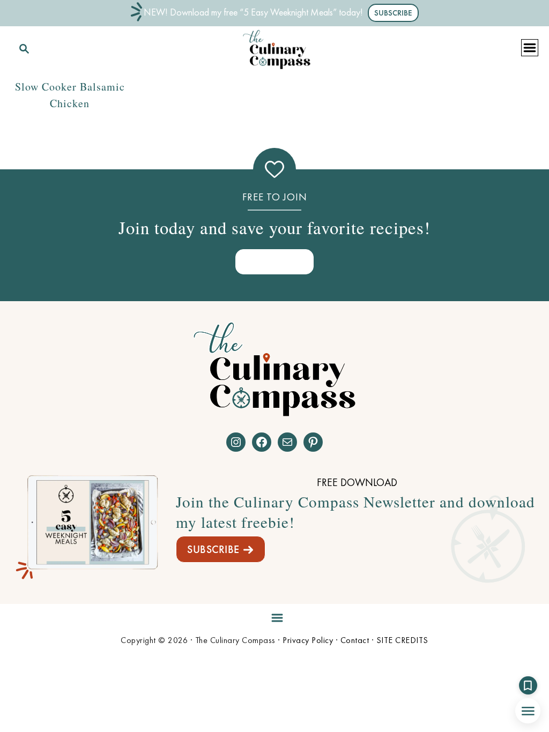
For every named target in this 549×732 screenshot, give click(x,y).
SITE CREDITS (402, 640)
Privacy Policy (308, 640)
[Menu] (274, 616)
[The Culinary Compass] (276, 47)
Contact (354, 640)
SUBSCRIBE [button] (393, 13)
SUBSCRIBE (213, 549)
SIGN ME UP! (274, 261)
